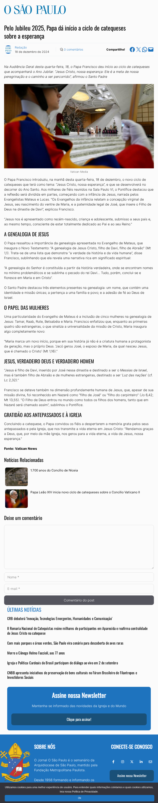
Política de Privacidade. (85, 791)
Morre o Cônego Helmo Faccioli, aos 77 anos (36, 652)
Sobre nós (44, 746)
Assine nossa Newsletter (131, 775)
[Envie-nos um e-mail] (150, 762)
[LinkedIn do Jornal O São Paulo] (141, 762)
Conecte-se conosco (131, 746)
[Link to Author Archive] (8, 49)
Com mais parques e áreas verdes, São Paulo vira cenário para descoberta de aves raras (65, 643)
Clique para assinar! (79, 719)
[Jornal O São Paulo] (35, 13)
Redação (21, 47)
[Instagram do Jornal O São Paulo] (122, 762)
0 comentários (73, 49)
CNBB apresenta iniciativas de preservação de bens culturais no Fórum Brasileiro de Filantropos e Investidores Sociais (72, 675)
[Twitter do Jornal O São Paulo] (132, 762)
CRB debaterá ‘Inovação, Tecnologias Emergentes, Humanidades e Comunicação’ (59, 618)
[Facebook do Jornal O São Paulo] (113, 762)
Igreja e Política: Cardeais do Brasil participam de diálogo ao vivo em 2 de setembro (62, 662)
